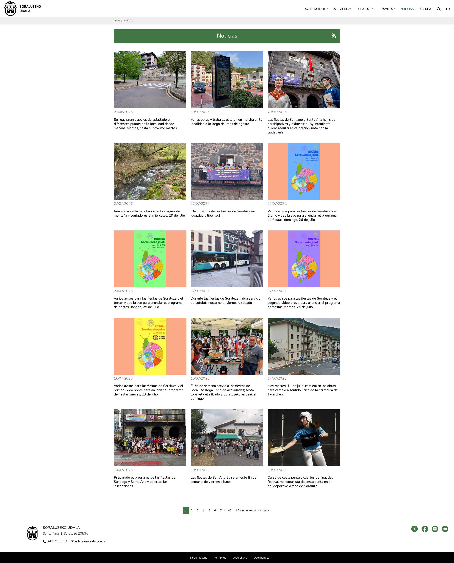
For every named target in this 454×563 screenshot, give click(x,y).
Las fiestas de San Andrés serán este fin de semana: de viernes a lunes (223, 479)
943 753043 (57, 541)
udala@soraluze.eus (90, 541)
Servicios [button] (341, 9)
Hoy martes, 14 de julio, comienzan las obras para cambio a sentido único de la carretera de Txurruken (303, 390)
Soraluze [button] (363, 9)
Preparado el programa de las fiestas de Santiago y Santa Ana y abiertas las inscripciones (144, 481)
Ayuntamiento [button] (315, 9)
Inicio (117, 21)
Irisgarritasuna (198, 558)
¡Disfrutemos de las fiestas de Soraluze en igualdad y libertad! (223, 213)
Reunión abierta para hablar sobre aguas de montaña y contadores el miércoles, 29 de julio (149, 213)
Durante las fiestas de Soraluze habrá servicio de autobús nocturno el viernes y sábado (226, 300)
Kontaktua (220, 558)
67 (230, 510)
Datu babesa (261, 558)
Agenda (425, 9)
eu (448, 9)
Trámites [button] (386, 9)
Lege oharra (240, 558)
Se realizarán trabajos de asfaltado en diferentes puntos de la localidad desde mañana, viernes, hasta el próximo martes (145, 123)
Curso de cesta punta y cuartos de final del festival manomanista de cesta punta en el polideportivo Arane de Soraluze (300, 481)
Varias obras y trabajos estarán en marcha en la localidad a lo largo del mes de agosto (226, 121)
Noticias (407, 9)
